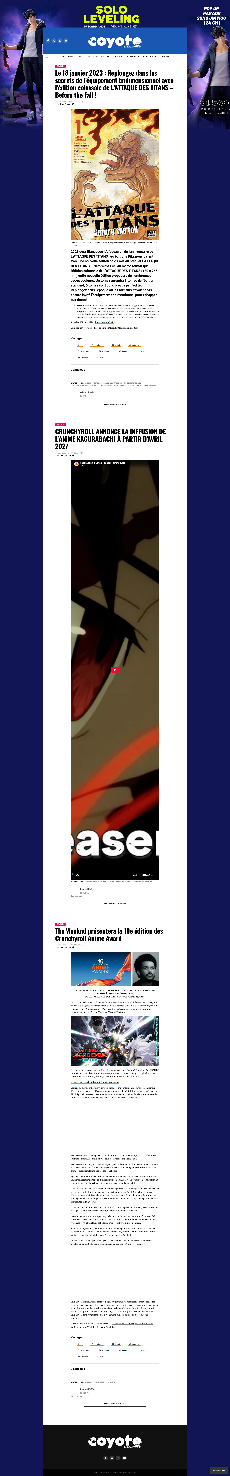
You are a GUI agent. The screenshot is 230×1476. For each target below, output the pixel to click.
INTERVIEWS (93, 56)
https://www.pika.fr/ (104, 322)
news (100, 385)
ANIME (62, 56)
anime (96, 882)
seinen (140, 385)
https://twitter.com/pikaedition (123, 327)
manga (93, 385)
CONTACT (166, 56)
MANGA (71, 56)
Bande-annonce (107, 882)
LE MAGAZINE (118, 56)
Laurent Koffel (65, 455)
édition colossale (101, 383)
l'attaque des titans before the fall (126, 383)
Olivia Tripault (65, 104)
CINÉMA (81, 56)
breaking (120, 882)
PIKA (122, 385)
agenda (89, 383)
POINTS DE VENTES (151, 56)
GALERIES (105, 56)
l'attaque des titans (80, 385)
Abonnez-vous (219, 1470)
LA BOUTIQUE (133, 56)
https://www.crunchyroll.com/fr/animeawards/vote (95, 1082)
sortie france (150, 385)
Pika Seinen (130, 385)
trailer (149, 882)
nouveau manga (111, 385)
